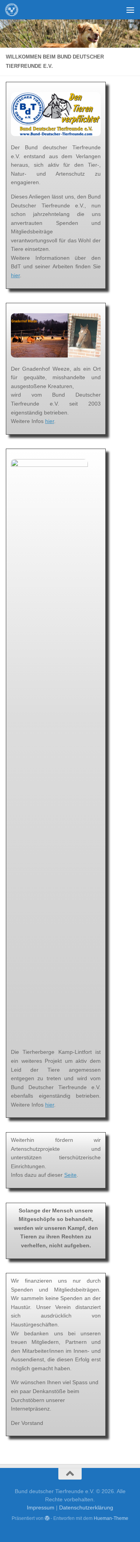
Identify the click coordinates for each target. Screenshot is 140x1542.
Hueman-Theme (111, 1518)
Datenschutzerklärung (86, 1507)
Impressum (40, 1507)
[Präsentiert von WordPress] (47, 1518)
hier (15, 275)
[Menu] (130, 9)
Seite (70, 1175)
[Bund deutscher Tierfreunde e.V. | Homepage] (14, 9)
